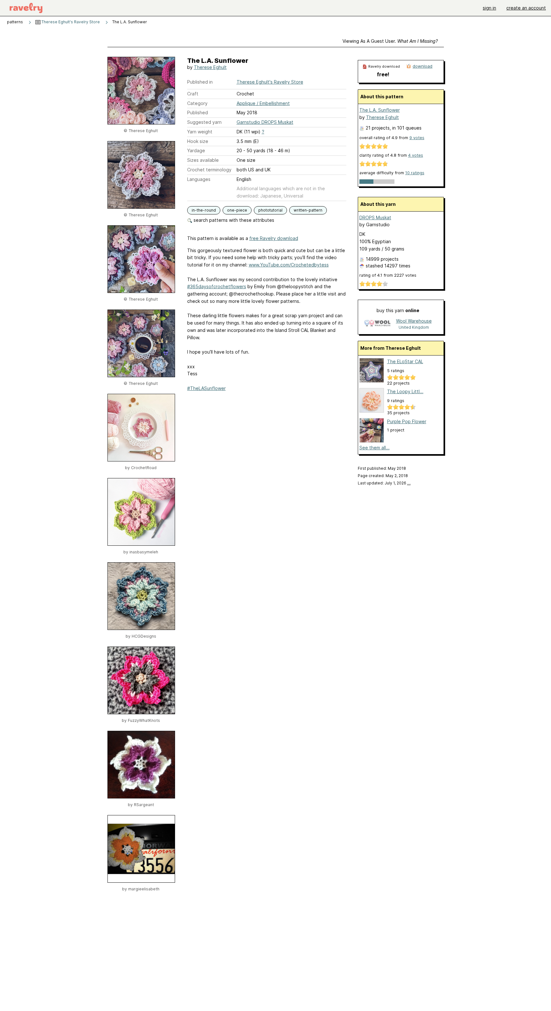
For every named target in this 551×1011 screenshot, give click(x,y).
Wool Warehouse (414, 321)
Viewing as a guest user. (390, 41)
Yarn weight (199, 131)
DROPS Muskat (375, 217)
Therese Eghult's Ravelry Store (70, 21)
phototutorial (270, 210)
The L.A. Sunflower (379, 110)
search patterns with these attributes (233, 220)
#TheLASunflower (206, 388)
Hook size (197, 141)
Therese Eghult (210, 67)
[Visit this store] (377, 323)
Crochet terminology (209, 169)
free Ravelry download (273, 238)
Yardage (196, 150)
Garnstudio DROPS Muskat (265, 122)
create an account (526, 8)
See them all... (374, 447)
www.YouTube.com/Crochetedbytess (289, 264)
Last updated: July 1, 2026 (384, 483)
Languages (198, 179)
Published (197, 112)
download (422, 66)
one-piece (237, 210)
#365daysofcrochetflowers (216, 286)
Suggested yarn (204, 122)
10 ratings (414, 172)
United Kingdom (414, 327)
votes (416, 137)
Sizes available (203, 160)
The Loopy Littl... (405, 391)
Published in (200, 82)
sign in (489, 8)
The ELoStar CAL (405, 361)
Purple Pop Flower (406, 421)
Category (197, 103)
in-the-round (204, 210)
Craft (192, 93)
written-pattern (308, 210)
